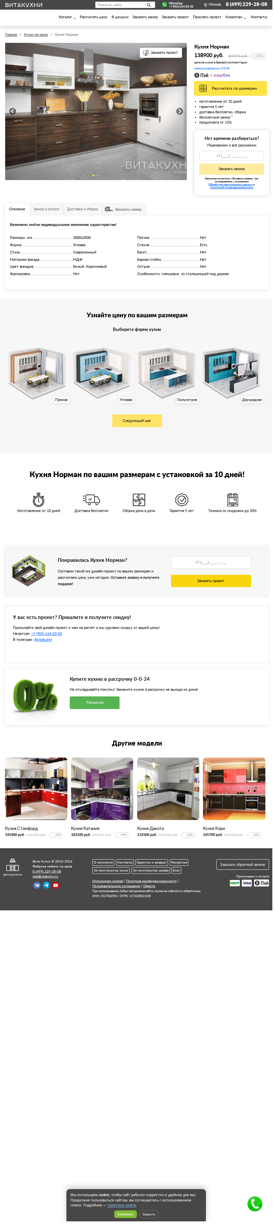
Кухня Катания (85, 829)
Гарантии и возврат (152, 862)
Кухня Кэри (214, 829)
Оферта (149, 886)
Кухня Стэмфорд (21, 829)
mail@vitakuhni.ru (45, 876)
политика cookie (122, 1205)
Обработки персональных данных (230, 184)
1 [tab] (93, 175)
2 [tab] (97, 175)
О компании (103, 862)
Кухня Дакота (150, 829)
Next (179, 111)
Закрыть (148, 1214)
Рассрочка (94, 702)
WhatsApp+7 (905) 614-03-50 (181, 4)
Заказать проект (164, 52)
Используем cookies (107, 881)
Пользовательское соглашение (116, 886)
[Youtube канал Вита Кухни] (55, 885)
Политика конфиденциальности (151, 881)
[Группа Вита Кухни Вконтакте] (37, 885)
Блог (176, 870)
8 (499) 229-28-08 (246, 4)
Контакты (125, 862)
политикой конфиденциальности (231, 187)
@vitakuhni (43, 640)
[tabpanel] (96, 111)
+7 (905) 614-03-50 (46, 634)
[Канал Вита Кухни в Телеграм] (46, 885)
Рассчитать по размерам (234, 88)
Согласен (125, 1214)
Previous (12, 111)
